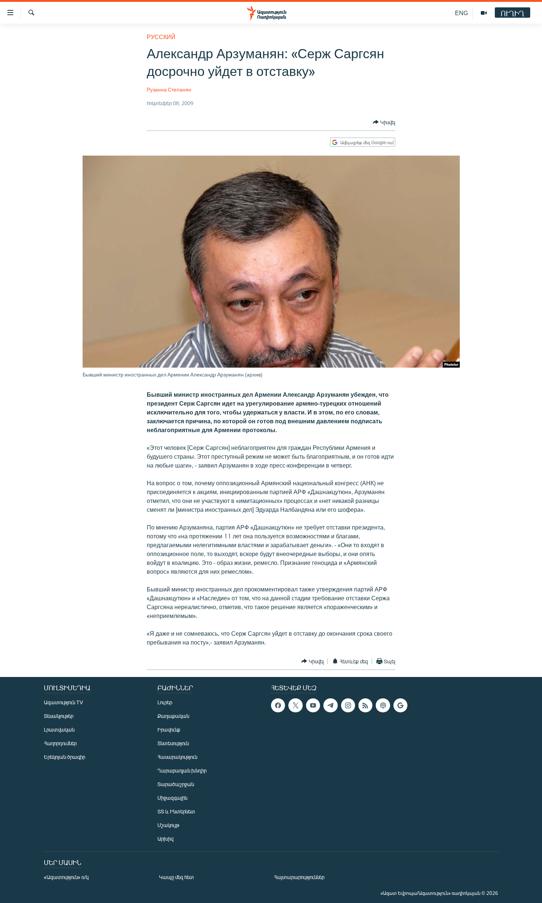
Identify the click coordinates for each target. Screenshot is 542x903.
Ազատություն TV (63, 702)
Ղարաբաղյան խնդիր (181, 770)
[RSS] (365, 705)
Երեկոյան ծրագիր (64, 757)
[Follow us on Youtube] (313, 705)
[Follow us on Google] (400, 705)
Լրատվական (59, 729)
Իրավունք (168, 729)
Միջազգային (172, 798)
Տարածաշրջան (175, 784)
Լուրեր (164, 702)
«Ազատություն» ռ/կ (66, 877)
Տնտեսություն (173, 743)
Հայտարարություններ (299, 877)
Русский (161, 36)
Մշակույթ (168, 825)
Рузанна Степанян (169, 89)
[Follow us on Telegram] (330, 705)
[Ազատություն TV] (484, 12)
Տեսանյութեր (58, 716)
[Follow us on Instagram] (348, 705)
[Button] (384, 122)
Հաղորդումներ (60, 743)
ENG (461, 12)
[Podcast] (383, 705)
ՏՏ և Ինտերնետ (176, 811)
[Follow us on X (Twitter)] (295, 705)
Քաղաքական (173, 716)
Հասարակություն (177, 757)
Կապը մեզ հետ (176, 877)
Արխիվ (165, 839)
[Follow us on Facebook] (278, 705)
